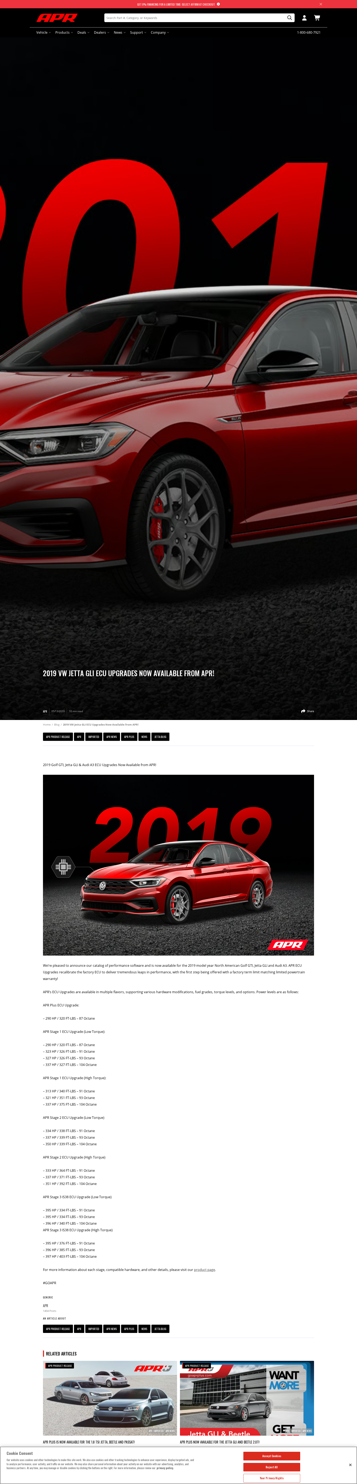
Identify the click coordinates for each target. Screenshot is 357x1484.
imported (93, 737)
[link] (110, 1398)
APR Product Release (58, 737)
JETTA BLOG (160, 737)
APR (79, 737)
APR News (111, 737)
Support (136, 32)
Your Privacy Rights (272, 1478)
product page (204, 1269)
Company (158, 32)
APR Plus (129, 737)
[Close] (350, 1464)
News (118, 32)
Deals (81, 32)
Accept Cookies (271, 1456)
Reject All (272, 1467)
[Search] (288, 17)
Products (62, 32)
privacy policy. (165, 1468)
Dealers (100, 32)
